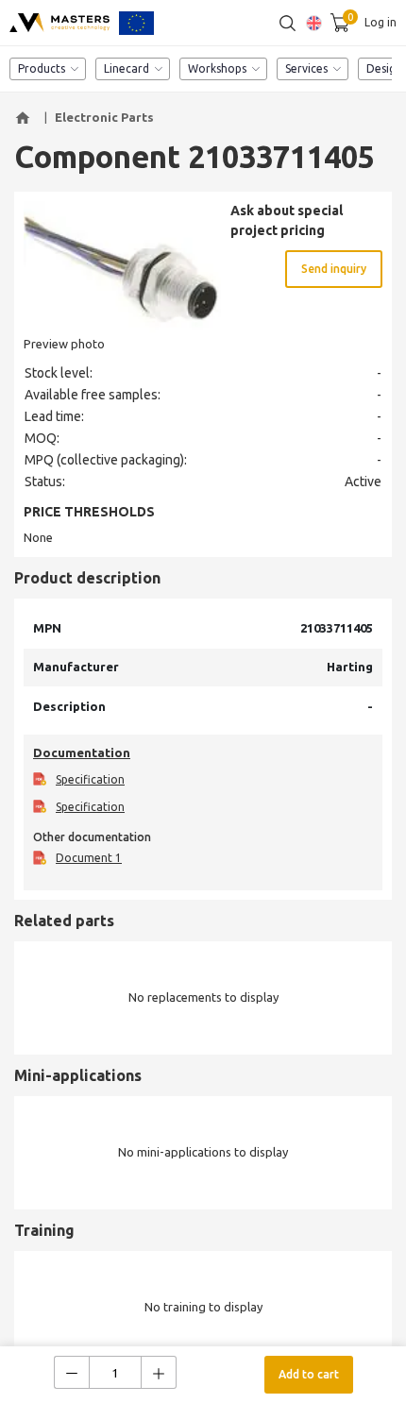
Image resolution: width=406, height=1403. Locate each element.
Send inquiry (333, 268)
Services (306, 68)
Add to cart (309, 1374)
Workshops (217, 68)
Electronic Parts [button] (104, 117)
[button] (25, 118)
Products (41, 68)
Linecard (126, 68)
